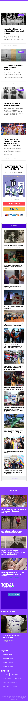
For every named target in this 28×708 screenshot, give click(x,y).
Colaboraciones (7, 678)
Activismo (5, 674)
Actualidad (15, 674)
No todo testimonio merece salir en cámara (12, 636)
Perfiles (15, 686)
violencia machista (8, 666)
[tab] (14, 226)
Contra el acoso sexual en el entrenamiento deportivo (13, 67)
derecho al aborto (7, 654)
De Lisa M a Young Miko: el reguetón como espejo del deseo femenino (13, 511)
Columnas (18, 678)
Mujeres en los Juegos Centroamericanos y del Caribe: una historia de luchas (13, 552)
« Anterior (10, 577)
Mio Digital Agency (18, 698)
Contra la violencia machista (10, 682)
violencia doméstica (8, 662)
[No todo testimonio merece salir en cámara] (14, 624)
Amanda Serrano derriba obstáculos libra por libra (12, 104)
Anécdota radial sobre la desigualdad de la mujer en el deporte (14, 31)
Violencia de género (8, 658)
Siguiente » (17, 577)
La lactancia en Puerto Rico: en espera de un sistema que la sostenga (12, 574)
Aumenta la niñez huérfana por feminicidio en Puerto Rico (12, 532)
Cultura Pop (6, 686)
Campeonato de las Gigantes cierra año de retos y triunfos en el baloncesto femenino (12, 142)
